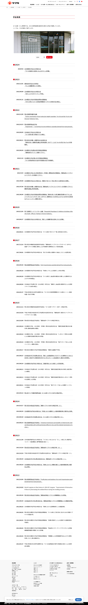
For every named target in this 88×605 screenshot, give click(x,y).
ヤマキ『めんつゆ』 (15, 566)
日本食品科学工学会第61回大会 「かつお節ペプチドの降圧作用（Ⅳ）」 (44, 417)
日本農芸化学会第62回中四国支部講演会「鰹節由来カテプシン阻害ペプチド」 (35, 151)
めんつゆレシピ (36, 577)
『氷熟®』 (14, 578)
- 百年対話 (69, 566)
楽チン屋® (14, 574)
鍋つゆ (25, 589)
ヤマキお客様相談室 (70, 573)
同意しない (71, 599)
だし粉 (13, 582)
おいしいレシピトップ (38, 566)
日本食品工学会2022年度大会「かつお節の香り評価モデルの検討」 (35, 133)
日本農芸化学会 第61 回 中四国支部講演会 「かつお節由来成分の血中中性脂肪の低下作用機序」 (39, 159)
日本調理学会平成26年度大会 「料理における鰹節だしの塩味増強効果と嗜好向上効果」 (48, 411)
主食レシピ (36, 568)
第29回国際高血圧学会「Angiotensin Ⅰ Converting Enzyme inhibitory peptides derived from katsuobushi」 (48, 125)
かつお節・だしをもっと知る (55, 567)
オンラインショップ (52, 1)
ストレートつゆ (15, 575)
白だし (16, 589)
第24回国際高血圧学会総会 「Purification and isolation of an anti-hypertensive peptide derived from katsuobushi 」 (48, 480)
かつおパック (23, 586)
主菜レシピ (36, 569)
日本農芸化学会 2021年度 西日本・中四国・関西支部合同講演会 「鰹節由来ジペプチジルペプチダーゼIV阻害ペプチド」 (48, 174)
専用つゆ (20, 589)
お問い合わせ (79, 4)
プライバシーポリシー (31, 599)
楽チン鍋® (14, 573)
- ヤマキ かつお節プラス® (71, 567)
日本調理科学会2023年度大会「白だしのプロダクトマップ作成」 (34, 93)
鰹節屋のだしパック (15, 581)
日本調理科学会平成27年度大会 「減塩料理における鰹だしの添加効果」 (44, 363)
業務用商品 (14, 590)
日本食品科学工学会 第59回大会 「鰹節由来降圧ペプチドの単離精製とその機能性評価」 (48, 501)
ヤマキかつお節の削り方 (54, 565)
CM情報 (51, 574)
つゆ (13, 589)
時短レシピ (36, 572)
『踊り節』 (14, 579)
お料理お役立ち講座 (53, 568)
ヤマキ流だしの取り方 (54, 566)
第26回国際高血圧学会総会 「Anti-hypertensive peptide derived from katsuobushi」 (48, 265)
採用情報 (68, 568)
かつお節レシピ (36, 576)
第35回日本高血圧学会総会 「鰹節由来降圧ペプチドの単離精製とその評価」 (45, 495)
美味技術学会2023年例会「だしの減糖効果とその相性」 (33, 85)
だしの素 (19, 588)
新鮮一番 (13, 577)
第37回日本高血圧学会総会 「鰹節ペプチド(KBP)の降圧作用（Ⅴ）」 (43, 405)
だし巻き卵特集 (36, 584)
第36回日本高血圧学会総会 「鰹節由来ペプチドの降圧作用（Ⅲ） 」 (43, 447)
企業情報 (68, 565)
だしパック (25, 588)
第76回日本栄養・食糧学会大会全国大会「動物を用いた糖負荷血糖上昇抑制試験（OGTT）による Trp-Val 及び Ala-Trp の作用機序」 (48, 142)
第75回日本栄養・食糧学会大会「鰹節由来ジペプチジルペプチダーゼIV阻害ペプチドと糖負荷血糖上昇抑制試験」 (48, 188)
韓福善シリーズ (15, 570)
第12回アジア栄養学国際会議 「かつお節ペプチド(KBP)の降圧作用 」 (43, 393)
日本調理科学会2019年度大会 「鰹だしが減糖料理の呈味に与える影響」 (44, 219)
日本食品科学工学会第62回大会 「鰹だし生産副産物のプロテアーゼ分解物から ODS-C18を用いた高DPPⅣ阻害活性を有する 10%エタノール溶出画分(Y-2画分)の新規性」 (48, 357)
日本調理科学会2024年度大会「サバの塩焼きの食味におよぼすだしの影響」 (37, 70)
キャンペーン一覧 (53, 576)
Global (70, 1)
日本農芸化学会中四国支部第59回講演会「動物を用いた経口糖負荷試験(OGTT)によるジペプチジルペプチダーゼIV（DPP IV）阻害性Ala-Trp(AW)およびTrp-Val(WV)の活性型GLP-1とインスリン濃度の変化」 (48, 197)
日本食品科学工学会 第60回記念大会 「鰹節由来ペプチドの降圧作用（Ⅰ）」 (45, 459)
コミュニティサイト (63, 1)
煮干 (13, 588)
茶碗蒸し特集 (36, 586)
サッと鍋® (14, 572)
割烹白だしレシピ (37, 579)
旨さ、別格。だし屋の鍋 (16, 569)
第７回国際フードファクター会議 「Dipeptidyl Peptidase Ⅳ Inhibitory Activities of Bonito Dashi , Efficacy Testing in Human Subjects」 (48, 212)
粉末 (16, 588)
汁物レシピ (36, 570)
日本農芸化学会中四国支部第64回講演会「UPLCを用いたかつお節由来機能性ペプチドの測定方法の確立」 (42, 101)
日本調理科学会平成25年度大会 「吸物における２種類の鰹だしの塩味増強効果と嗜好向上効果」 (48, 466)
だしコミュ (52, 570)
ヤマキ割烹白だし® (15, 568)
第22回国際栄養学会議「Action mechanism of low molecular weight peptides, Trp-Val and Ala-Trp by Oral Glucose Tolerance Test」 (48, 116)
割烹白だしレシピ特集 (38, 583)
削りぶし (18, 586)
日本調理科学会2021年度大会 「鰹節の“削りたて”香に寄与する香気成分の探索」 (47, 181)
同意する (78, 599)
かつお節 (13, 586)
